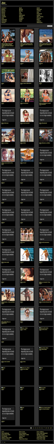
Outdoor (21, 18)
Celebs (39, 10)
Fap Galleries (5, 433)
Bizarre (4, 10)
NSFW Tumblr (41, 434)
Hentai (3, 15)
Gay (38, 12)
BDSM (21, 9)
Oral (3, 18)
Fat (20, 12)
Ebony (3, 12)
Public (21, 19)
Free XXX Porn (23, 439)
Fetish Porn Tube (24, 434)
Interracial (22, 15)
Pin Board (4, 436)
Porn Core (22, 431)
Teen (20, 21)
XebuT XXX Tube (6, 437)
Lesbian (4, 16)
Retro (38, 19)
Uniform (39, 21)
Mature (21, 16)
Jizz (3, 2)
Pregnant (4, 19)
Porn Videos (40, 431)
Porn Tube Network (42, 433)
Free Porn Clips (6, 434)
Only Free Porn (41, 437)
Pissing (39, 18)
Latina (38, 15)
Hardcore (39, 13)
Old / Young (40, 16)
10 (51, 428)
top (4, 442)
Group (3, 13)
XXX (3, 431)
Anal (20, 8)
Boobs (21, 10)
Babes (3, 9)
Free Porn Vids (41, 439)
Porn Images (22, 433)
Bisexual (39, 9)
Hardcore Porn (6, 439)
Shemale (4, 21)
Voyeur (4, 22)
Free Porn (22, 436)
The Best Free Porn (42, 436)
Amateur (4, 8)
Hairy (20, 13)
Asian (38, 8)
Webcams (39, 22)
